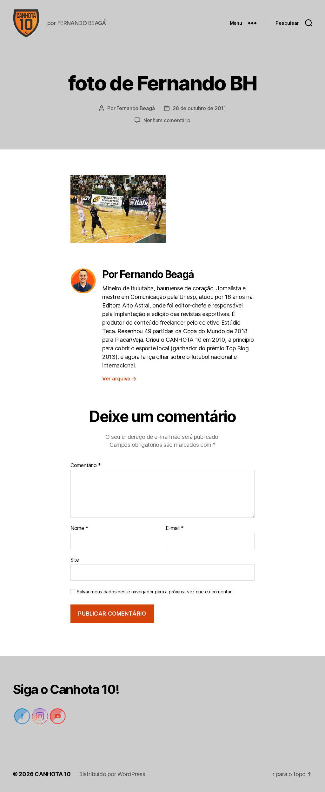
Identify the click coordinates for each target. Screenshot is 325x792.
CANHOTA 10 (52, 774)
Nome (79, 528)
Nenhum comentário (166, 120)
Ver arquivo (119, 378)
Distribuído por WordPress (111, 774)
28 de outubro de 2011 (199, 108)
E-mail (175, 528)
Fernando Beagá (135, 108)
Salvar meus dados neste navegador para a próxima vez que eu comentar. (154, 592)
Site (74, 560)
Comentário (85, 465)
